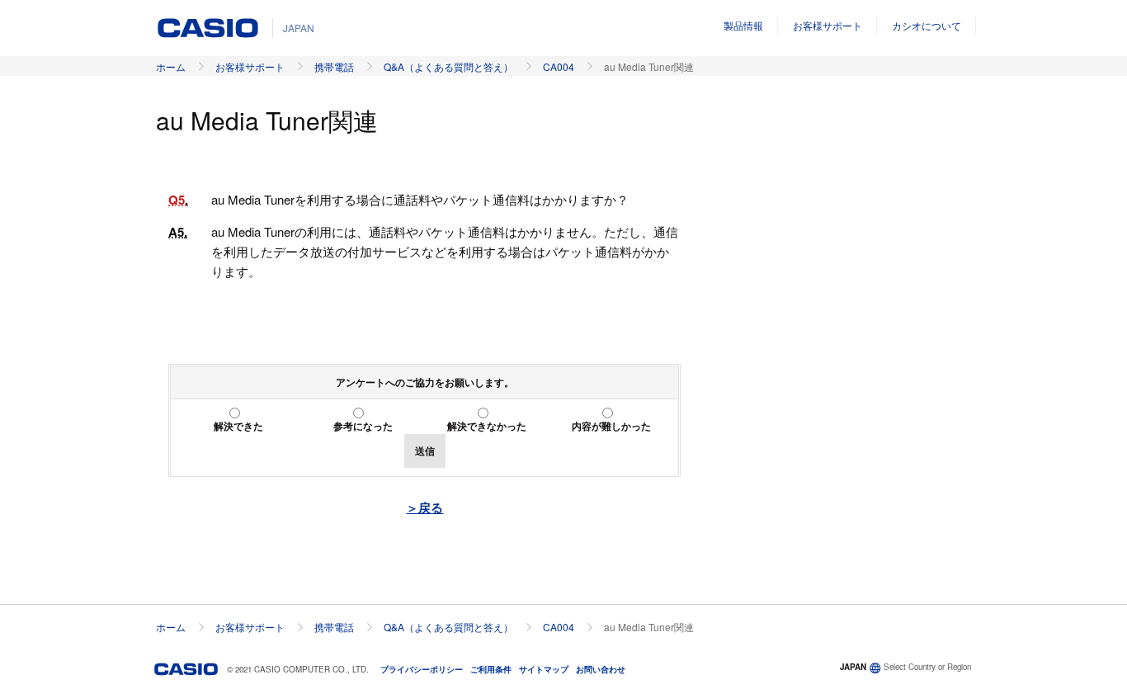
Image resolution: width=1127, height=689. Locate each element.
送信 (425, 450)
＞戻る (424, 507)
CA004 (558, 66)
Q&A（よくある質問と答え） (448, 66)
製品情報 (743, 25)
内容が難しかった (611, 425)
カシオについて (926, 25)
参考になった (363, 425)
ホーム (171, 66)
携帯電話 (334, 66)
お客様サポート (827, 25)
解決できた (238, 425)
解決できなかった (486, 425)
